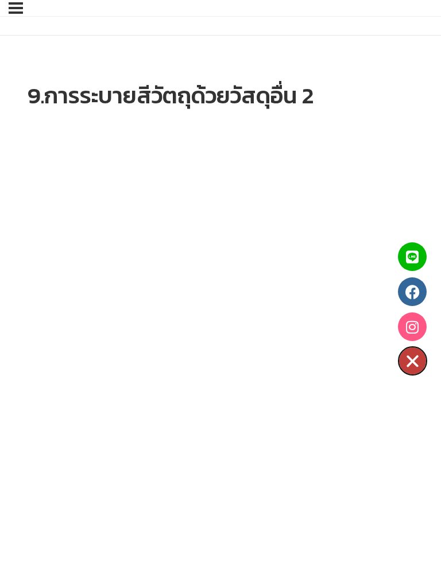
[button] (412, 360)
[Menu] (16, 8)
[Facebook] (412, 291)
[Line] (412, 256)
